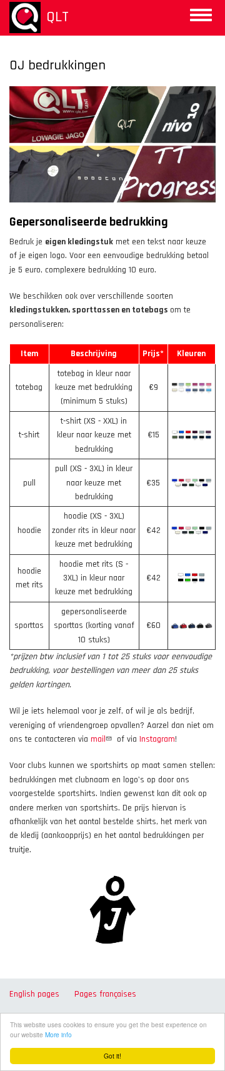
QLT (57, 16)
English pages (34, 994)
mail (98, 739)
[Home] (25, 17)
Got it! (112, 1055)
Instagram (157, 739)
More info (58, 1034)
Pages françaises (105, 994)
